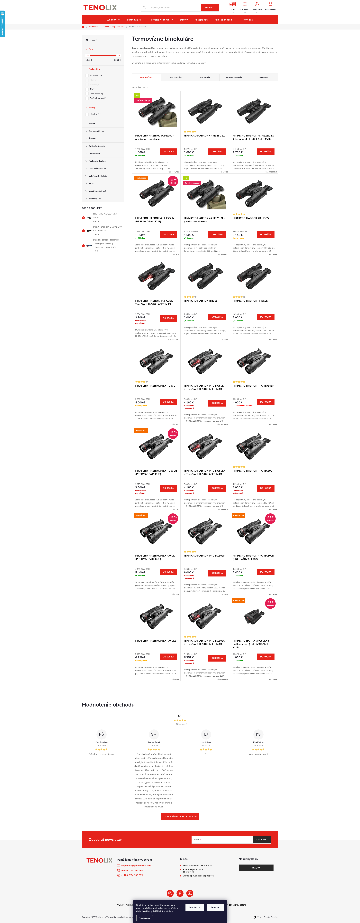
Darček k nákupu (98, 98)
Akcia (93, 80)
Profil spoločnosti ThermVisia (197, 865)
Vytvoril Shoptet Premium (267, 917)
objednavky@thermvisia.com (136, 865)
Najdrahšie (205, 77)
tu (172, 911)
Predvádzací (96, 93)
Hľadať (210, 7)
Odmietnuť (194, 907)
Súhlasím (215, 907)
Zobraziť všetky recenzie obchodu (180, 816)
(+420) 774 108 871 (132, 875)
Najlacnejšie (176, 77)
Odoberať (262, 839)
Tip (92, 89)
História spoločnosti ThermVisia (193, 870)
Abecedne (263, 77)
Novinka (94, 85)
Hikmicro (95, 114)
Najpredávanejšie (234, 77)
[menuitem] (113, 19)
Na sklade (96, 76)
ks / (256, 867)
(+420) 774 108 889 (132, 870)
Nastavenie (144, 918)
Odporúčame (146, 77)
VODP (120, 904)
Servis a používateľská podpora (198, 875)
